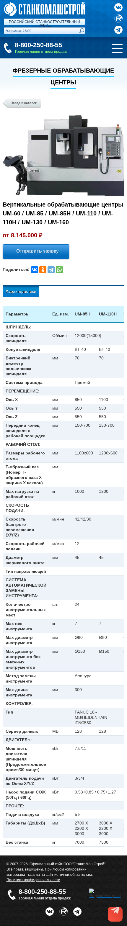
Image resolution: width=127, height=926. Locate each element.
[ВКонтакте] (34, 269)
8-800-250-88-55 (38, 45)
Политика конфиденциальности (33, 880)
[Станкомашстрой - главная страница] (44, 4)
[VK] (118, 7)
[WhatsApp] (59, 269)
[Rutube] (118, 18)
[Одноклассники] (42, 269)
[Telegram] (51, 269)
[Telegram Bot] (77, 909)
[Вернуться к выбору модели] (22, 103)
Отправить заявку (37, 250)
